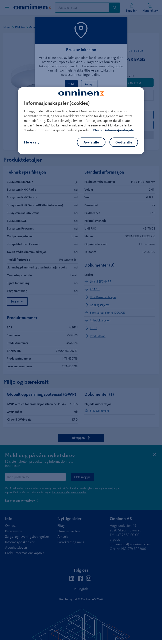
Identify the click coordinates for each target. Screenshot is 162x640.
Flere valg (32, 142)
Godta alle (123, 142)
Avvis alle (91, 142)
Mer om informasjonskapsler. (114, 129)
